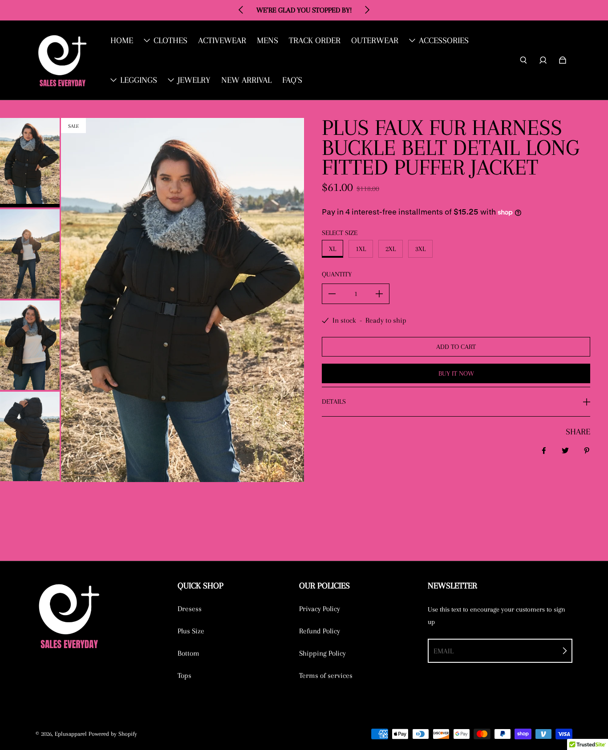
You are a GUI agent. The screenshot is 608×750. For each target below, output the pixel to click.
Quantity (337, 274)
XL (332, 249)
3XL (420, 249)
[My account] (543, 60)
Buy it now (456, 373)
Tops (184, 675)
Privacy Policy (319, 608)
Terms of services (326, 675)
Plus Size (191, 631)
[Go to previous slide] (241, 9)
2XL (390, 249)
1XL (361, 249)
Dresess (190, 608)
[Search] (523, 60)
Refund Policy (319, 631)
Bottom (188, 653)
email (444, 651)
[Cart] (562, 60)
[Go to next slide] (367, 9)
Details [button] (334, 401)
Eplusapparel (71, 733)
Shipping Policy (322, 653)
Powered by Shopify (113, 733)
